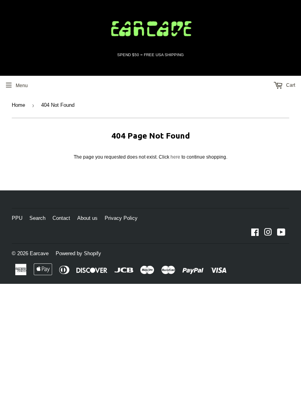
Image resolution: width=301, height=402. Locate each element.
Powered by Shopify (78, 253)
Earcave (39, 253)
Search (37, 218)
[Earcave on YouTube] (281, 233)
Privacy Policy (121, 218)
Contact (61, 218)
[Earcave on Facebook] (255, 233)
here (175, 157)
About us (87, 218)
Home (18, 105)
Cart (290, 85)
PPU (17, 218)
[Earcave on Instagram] (268, 233)
